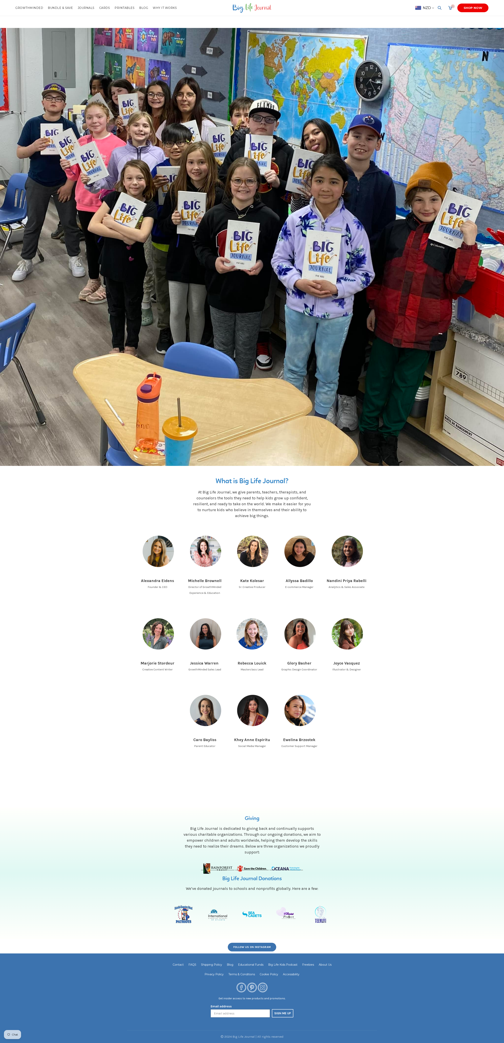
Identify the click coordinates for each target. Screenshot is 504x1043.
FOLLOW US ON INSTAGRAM (252, 947)
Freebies (308, 964)
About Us (325, 964)
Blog (143, 8)
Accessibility (291, 974)
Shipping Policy (211, 964)
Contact (178, 964)
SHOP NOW (473, 8)
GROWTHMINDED (29, 8)
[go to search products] (439, 8)
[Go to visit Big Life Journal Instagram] (263, 987)
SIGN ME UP (282, 1013)
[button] (425, 7)
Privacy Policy (214, 974)
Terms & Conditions (241, 974)
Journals (86, 8)
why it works (165, 8)
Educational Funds (250, 964)
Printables (124, 8)
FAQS (192, 964)
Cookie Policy (269, 974)
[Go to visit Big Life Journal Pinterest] (252, 987)
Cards (104, 8)
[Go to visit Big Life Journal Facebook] (241, 987)
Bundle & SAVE (60, 8)
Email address (221, 1006)
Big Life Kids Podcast (282, 964)
